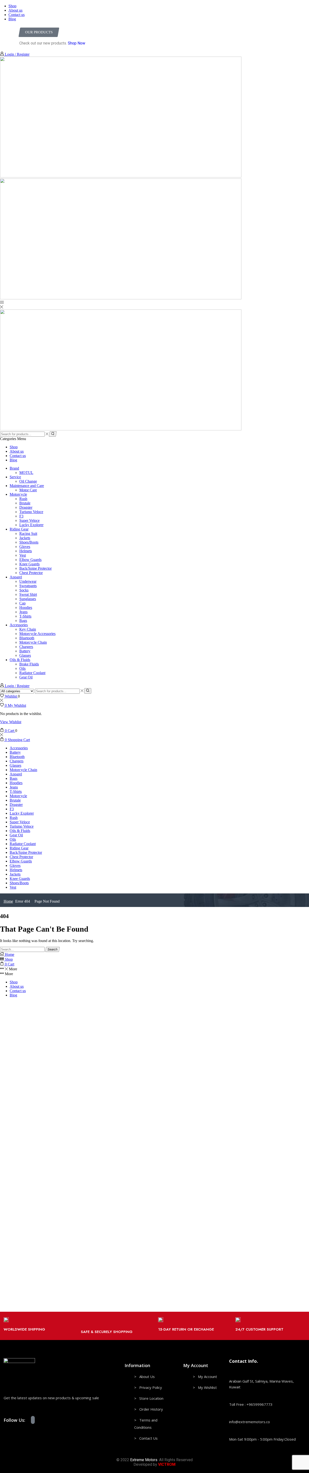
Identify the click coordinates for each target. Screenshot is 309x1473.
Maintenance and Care (27, 486)
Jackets (24, 538)
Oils (22, 668)
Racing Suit (28, 533)
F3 (21, 516)
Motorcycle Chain (33, 642)
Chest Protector (31, 573)
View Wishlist (10, 722)
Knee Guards (29, 564)
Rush (23, 499)
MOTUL (26, 473)
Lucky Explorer (31, 525)
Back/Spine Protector (35, 568)
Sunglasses (27, 599)
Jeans (23, 612)
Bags (23, 621)
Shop (12, 6)
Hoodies (25, 607)
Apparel (16, 577)
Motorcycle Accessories (37, 634)
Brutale (24, 503)
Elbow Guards (30, 560)
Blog (12, 19)
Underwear (27, 581)
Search (52, 949)
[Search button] (53, 434)
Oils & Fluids (20, 660)
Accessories (19, 625)
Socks (23, 590)
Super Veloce (29, 520)
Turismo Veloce (31, 512)
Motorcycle (18, 494)
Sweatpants (28, 586)
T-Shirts (25, 616)
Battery (24, 651)
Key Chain (27, 629)
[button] (39, 32)
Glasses (25, 655)
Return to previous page (287, 2)
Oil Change (28, 481)
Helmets (25, 551)
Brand (14, 468)
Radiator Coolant (32, 673)
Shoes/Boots (28, 542)
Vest (22, 555)
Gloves (24, 547)
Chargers (26, 647)
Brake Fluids (29, 664)
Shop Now (76, 43)
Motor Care (28, 490)
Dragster (25, 507)
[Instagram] (33, 1420)
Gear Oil (26, 677)
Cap (22, 603)
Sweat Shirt (28, 594)
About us (15, 10)
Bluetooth (26, 638)
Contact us (16, 15)
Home (8, 901)
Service (15, 477)
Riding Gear (19, 529)
